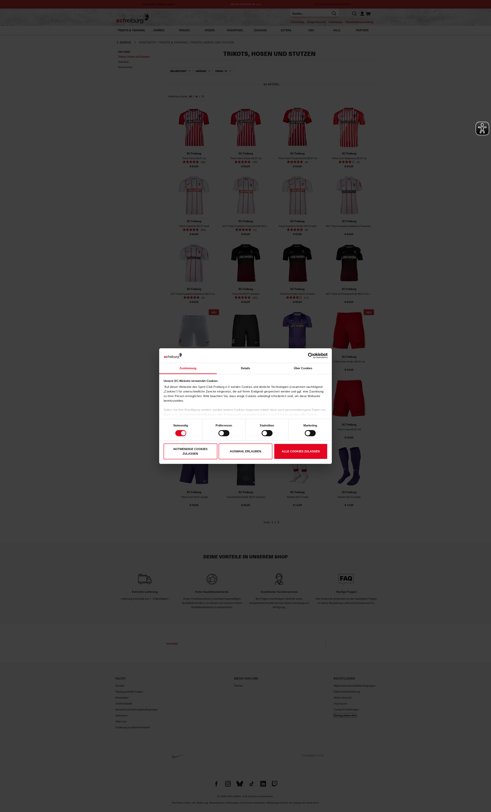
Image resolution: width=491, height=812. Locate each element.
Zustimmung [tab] (188, 368)
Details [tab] (245, 368)
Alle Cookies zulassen (301, 451)
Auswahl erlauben (245, 451)
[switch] (223, 433)
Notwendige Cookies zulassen (190, 451)
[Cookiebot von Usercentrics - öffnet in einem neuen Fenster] (311, 355)
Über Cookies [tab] (303, 368)
